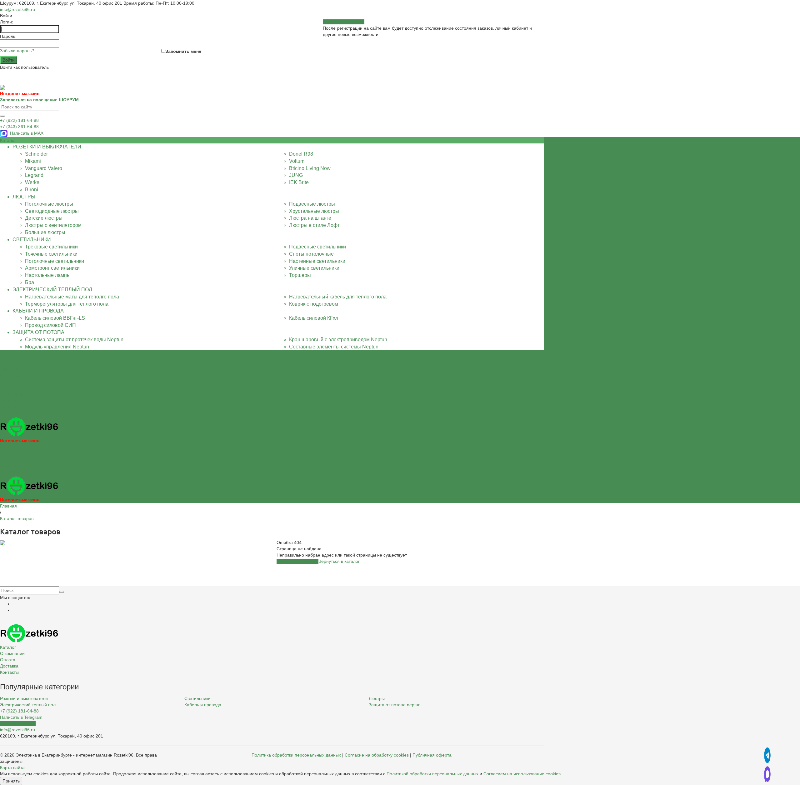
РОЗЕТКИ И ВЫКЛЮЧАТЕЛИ (46, 146)
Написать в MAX (26, 133)
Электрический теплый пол (28, 704)
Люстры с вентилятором (53, 225)
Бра (29, 282)
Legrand (34, 175)
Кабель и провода (202, 704)
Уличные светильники (314, 268)
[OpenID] (11, 74)
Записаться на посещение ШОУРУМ (39, 99)
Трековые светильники (51, 246)
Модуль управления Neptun (57, 346)
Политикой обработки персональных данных (432, 773)
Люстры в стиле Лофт (314, 225)
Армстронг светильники (52, 268)
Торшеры (300, 275)
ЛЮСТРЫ (23, 196)
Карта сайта (12, 767)
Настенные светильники (317, 261)
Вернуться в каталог (339, 561)
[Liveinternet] (6, 74)
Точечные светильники (51, 254)
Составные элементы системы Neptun (333, 346)
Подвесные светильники (317, 246)
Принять (11, 780)
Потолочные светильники (54, 261)
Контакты (9, 412)
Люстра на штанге (310, 218)
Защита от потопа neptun (395, 704)
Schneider (36, 154)
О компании (12, 394)
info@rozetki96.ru (17, 9)
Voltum (296, 161)
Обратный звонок (18, 723)
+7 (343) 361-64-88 (19, 126)
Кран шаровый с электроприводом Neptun (338, 339)
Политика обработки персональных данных (296, 755)
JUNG (296, 175)
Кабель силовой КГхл (313, 318)
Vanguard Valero (43, 168)
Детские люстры (43, 218)
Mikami (33, 161)
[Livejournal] (1, 74)
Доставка (9, 406)
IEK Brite (299, 182)
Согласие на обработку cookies (377, 755)
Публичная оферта (432, 755)
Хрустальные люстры (314, 211)
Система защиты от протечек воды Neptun (74, 339)
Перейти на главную (297, 561)
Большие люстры (45, 232)
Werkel (33, 182)
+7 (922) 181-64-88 (19, 120)
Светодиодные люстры (52, 211)
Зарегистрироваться (343, 21)
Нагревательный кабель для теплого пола (338, 296)
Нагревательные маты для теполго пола (72, 296)
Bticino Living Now (310, 168)
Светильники (197, 698)
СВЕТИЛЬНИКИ (31, 239)
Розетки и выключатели (24, 698)
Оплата (7, 400)
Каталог (8, 387)
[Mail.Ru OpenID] (4, 74)
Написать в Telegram (21, 717)
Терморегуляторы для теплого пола (66, 304)
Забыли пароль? (17, 50)
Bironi (31, 189)
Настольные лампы (48, 275)
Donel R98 (301, 154)
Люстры (377, 698)
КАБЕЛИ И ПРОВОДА (38, 310)
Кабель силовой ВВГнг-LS (55, 318)
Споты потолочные (311, 254)
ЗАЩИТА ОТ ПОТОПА (38, 332)
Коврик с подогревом (313, 304)
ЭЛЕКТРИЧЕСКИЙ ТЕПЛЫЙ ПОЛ (52, 289)
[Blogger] (9, 74)
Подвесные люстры (312, 204)
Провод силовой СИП (50, 325)
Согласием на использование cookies (522, 773)
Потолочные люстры (49, 204)
